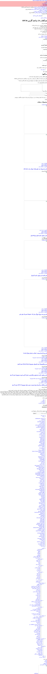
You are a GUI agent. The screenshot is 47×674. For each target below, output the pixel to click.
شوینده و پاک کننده (38, 600)
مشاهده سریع (44, 164)
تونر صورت (38, 603)
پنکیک (39, 551)
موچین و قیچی (39, 649)
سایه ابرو (38, 577)
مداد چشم (38, 560)
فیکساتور (38, 555)
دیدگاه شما (44, 91)
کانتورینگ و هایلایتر (36, 556)
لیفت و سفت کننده (36, 591)
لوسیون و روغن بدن (36, 609)
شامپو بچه (38, 622)
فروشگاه (43, 7)
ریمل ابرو (38, 575)
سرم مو (38, 623)
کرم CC (38, 596)
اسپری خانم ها (39, 640)
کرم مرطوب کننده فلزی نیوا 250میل (39, 235)
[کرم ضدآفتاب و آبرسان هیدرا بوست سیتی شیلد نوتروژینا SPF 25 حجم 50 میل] (38, 378)
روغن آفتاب (38, 581)
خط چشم (38, 561)
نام (46, 93)
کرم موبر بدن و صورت (36, 613)
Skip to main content (43, 0)
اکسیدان (38, 627)
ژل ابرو (38, 576)
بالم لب (38, 568)
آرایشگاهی (40, 654)
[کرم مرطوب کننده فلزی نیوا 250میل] (35, 200)
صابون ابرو (38, 578)
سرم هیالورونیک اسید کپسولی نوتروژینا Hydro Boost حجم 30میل (32, 364)
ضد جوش (38, 589)
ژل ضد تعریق (39, 644)
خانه (46, 7)
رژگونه (39, 552)
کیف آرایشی (40, 650)
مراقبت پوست (39, 584)
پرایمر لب (38, 569)
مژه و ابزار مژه (39, 651)
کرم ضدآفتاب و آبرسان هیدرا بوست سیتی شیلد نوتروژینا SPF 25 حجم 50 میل (29, 385)
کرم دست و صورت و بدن (35, 610)
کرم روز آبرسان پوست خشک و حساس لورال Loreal (35, 353)
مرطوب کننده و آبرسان (35, 586)
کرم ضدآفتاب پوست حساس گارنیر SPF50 (39, 9)
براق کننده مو (37, 634)
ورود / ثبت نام (42, 657)
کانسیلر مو (38, 628)
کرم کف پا (38, 611)
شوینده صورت (37, 602)
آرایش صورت (39, 549)
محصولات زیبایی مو (38, 625)
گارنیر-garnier (36, 7)
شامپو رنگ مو (37, 629)
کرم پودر (38, 550)
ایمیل (45, 95)
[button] (43, 230)
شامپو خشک (37, 620)
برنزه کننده (38, 580)
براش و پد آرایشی (39, 648)
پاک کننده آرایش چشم (36, 605)
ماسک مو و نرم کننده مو (35, 621)
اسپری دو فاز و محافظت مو (34, 624)
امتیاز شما (45, 82)
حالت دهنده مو (37, 632)
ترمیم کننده (38, 599)
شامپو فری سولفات (36, 617)
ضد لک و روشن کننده (36, 588)
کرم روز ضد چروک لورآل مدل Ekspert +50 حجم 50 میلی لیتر (33, 314)
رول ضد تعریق (39, 642)
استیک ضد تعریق (39, 641)
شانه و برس (40, 647)
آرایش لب (40, 565)
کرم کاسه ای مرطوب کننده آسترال (39, 275)
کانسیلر (38, 553)
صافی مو (38, 637)
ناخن (39, 612)
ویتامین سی (38, 590)
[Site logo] (44, 3)
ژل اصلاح (38, 636)
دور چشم (38, 598)
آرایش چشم (40, 559)
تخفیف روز (45, 4)
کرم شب (38, 593)
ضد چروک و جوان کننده (35, 587)
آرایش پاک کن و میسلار (35, 601)
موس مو (38, 633)
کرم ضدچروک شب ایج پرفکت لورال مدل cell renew (35, 169)
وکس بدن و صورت (36, 614)
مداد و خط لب (37, 567)
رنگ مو (38, 626)
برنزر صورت (37, 557)
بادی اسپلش (40, 645)
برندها (40, 7)
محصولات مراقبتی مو (38, 616)
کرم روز (38, 592)
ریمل (39, 562)
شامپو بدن (38, 608)
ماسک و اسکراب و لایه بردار (35, 604)
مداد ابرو (38, 573)
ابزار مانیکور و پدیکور (38, 653)
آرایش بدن (40, 579)
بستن (46, 38)
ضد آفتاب (38, 585)
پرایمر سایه (38, 564)
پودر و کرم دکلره (37, 630)
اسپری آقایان (39, 639)
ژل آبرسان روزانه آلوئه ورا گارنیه (40, 12)
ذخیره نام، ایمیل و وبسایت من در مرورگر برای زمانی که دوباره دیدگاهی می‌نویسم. (30, 97)
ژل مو (39, 635)
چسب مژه (40, 652)
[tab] (43, 69)
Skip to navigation (36, 0)
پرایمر (39, 554)
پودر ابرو (38, 574)
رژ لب (39, 566)
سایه (39, 563)
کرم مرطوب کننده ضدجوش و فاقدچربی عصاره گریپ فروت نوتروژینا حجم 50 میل (28, 375)
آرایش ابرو (40, 572)
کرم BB (38, 597)
